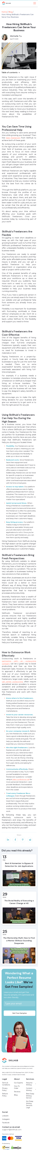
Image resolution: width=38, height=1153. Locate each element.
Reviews (17, 1092)
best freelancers (13, 138)
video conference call (20, 779)
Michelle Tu (16, 36)
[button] (34, 3)
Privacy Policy (4, 1089)
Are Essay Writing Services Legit (29, 1104)
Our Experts (18, 1083)
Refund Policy (5, 1095)
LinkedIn (5, 1116)
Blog (10, 12)
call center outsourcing (12, 682)
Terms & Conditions (6, 1084)
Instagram (6, 1119)
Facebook (5, 1123)
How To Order (17, 1087)
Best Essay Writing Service (30, 1096)
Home (4, 12)
